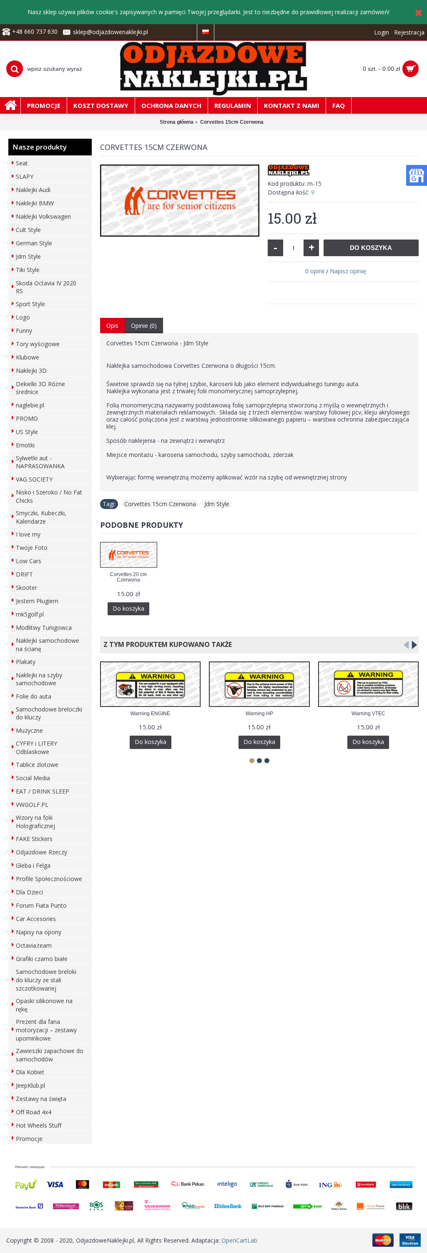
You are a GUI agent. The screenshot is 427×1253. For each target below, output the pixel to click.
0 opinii (314, 271)
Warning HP (259, 713)
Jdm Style (216, 504)
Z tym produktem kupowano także (166, 644)
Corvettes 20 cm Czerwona (128, 577)
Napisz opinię (348, 271)
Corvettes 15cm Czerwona (160, 504)
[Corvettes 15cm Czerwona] (179, 201)
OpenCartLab (239, 1240)
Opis (112, 325)
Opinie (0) (144, 325)
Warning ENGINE (150, 713)
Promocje (29, 1139)
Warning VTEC (368, 713)
